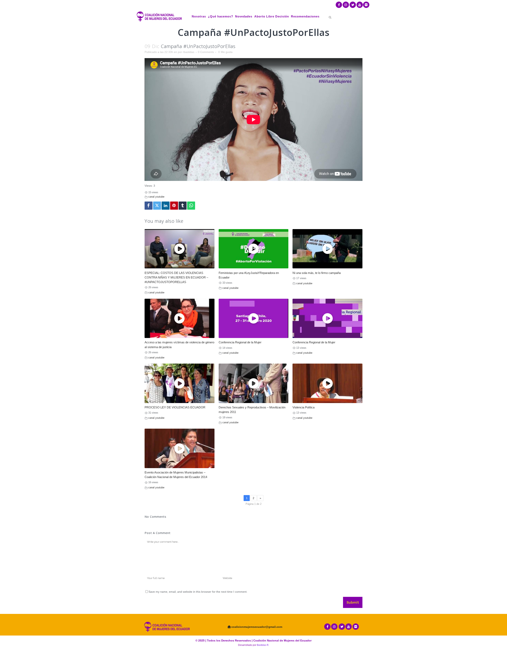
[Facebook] (148, 206)
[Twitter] (157, 206)
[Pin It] (174, 206)
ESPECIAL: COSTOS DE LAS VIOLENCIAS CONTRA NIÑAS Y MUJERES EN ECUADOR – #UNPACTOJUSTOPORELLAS (176, 277)
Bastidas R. (263, 645)
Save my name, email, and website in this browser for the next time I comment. (198, 591)
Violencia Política (303, 407)
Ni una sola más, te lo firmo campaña (317, 273)
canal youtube (156, 196)
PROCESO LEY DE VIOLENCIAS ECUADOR (175, 407)
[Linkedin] (166, 206)
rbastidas (188, 52)
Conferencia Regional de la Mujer (240, 342)
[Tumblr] (183, 206)
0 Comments (206, 52)
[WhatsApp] (191, 206)
